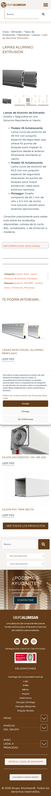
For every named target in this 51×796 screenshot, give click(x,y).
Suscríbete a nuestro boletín (25, 777)
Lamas (36, 35)
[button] (46, 5)
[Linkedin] (17, 641)
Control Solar (22, 274)
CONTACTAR (25, 600)
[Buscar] (43, 14)
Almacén (16, 32)
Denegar (25, 411)
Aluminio (18, 283)
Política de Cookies (11, 396)
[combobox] (22, 14)
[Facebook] (25, 641)
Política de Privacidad (32, 396)
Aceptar (25, 403)
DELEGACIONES (25, 668)
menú (7, 718)
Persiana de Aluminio (15, 278)
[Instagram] (34, 641)
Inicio (6, 32)
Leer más (8, 359)
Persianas (23, 35)
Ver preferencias (25, 419)
